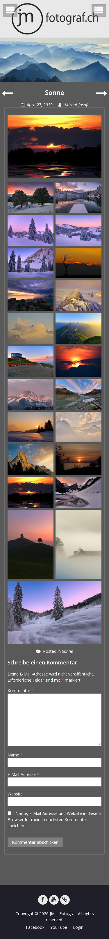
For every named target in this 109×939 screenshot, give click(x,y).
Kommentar (21, 690)
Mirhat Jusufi (76, 104)
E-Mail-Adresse (23, 774)
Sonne (67, 651)
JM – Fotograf (63, 913)
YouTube (58, 927)
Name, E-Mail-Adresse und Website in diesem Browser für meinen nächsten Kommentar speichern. (54, 819)
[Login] (65, 900)
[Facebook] (43, 900)
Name (15, 755)
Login (78, 927)
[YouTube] (54, 900)
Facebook (35, 927)
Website (15, 794)
